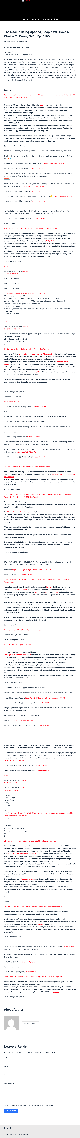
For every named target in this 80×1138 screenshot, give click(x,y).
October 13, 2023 (38, 169)
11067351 (25, 271)
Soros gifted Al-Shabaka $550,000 (17, 655)
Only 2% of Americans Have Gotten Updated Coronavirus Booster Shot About (33, 907)
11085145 (25, 326)
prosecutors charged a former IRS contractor (36, 354)
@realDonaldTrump (45, 770)
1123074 (25, 780)
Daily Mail (50, 241)
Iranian (48, 587)
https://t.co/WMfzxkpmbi (23, 721)
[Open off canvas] (5, 23)
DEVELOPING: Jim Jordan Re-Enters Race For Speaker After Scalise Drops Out (33, 977)
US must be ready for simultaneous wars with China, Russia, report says (30, 841)
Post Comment (11, 1111)
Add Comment (9, 1084)
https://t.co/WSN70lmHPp (26, 452)
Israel (47, 592)
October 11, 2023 (39, 407)
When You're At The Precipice (40, 19)
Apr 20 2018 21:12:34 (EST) (12, 790)
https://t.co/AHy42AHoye (21, 570)
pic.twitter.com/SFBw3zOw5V (15, 760)
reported (56, 992)
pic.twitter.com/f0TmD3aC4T (15, 402)
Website (7, 1075)
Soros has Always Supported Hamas (17, 645)
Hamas (55, 592)
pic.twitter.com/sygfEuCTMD (54, 698)
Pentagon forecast (28, 879)
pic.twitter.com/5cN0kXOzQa (53, 164)
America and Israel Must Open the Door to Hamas (22, 630)
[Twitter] (7, 1128)
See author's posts (30, 1023)
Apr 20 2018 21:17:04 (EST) (12, 782)
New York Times (21, 590)
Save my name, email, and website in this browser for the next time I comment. (30, 1105)
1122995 (25, 787)
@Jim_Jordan (69, 947)
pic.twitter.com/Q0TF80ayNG (63, 196)
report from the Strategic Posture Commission (25, 853)
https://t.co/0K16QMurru (34, 698)
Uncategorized (22, 41)
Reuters (41, 924)
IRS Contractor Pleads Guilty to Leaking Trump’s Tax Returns (26, 349)
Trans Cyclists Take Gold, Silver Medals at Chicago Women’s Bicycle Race (31, 228)
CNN (37, 372)
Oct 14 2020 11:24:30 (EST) (12, 274)
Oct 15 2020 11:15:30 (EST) (12, 329)
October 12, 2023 (38, 218)
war (36, 592)
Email (6, 1066)
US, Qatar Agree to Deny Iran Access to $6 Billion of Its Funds (27, 467)
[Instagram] (10, 1128)
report (42, 105)
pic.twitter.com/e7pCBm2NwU (34, 186)
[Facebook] (4, 1128)
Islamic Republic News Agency (18, 512)
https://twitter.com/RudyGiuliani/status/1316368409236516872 (27, 293)
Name (6, 1057)
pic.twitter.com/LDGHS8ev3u (42, 570)
